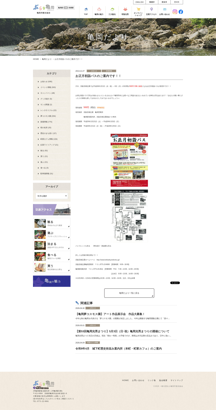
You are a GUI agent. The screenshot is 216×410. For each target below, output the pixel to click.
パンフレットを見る (83, 246)
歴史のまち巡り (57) (48, 133)
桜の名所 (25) (45, 128)
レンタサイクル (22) (48, 110)
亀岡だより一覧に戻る (129, 293)
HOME (36, 59)
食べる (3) (44, 168)
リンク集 (152, 380)
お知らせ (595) (46, 82)
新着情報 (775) (46, 122)
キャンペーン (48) (47, 93)
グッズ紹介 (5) (46, 99)
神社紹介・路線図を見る (102, 246)
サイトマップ (177, 380)
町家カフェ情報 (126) (49, 139)
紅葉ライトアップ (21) (49, 145)
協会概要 (163, 380)
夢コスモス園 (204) (48, 116)
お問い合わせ (138, 380)
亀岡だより (47, 59)
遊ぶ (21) (44, 162)
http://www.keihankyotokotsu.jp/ (108, 260)
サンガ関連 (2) (46, 105)
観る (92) (44, 151)
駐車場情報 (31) (46, 174)
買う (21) (44, 156)
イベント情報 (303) (48, 87)
